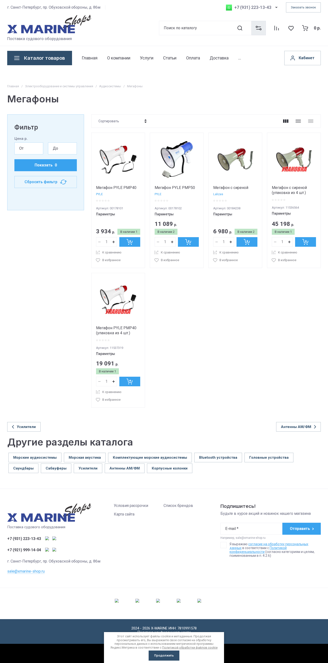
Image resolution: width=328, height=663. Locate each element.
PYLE (99, 194)
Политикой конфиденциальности (258, 550)
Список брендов (178, 505)
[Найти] (243, 28)
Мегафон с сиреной (230, 187)
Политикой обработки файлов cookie (190, 647)
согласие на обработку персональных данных (269, 546)
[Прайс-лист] (310, 121)
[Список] (298, 121)
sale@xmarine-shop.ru (26, 571)
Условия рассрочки (131, 505)
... (239, 57)
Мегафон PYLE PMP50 (175, 187)
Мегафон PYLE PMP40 (116, 187)
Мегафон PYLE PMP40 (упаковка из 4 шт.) (116, 330)
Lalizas (218, 194)
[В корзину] (129, 242)
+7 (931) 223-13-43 (252, 7)
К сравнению (111, 252)
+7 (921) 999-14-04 (24, 550)
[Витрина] (285, 121)
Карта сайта (124, 514)
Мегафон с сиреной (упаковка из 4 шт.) (289, 190)
